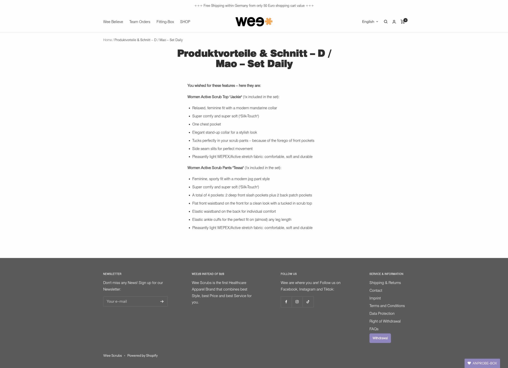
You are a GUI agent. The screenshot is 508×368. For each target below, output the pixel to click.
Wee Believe (113, 21)
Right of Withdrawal (385, 321)
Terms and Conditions (387, 305)
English (368, 21)
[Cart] (403, 22)
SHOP (185, 21)
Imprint (375, 298)
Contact (375, 290)
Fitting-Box (165, 21)
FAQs (373, 329)
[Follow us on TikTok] (308, 301)
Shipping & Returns (385, 282)
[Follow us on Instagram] (297, 301)
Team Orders (139, 21)
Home (107, 40)
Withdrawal (380, 338)
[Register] (162, 301)
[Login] (394, 21)
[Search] (386, 21)
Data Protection (381, 313)
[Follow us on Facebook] (286, 301)
